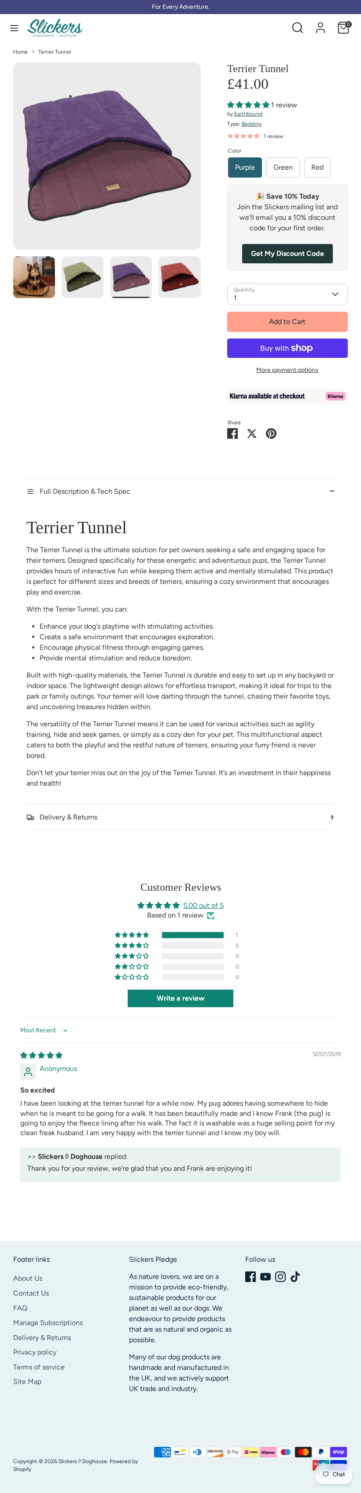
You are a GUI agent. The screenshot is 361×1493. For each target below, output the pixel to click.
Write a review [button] (180, 998)
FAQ (20, 1308)
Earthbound (248, 114)
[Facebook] (250, 1276)
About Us (27, 1278)
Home (20, 52)
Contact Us (31, 1293)
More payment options (287, 370)
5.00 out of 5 (203, 905)
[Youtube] (265, 1276)
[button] (249, 105)
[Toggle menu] (14, 28)
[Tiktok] (295, 1276)
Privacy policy (34, 1352)
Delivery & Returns (42, 1337)
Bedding (252, 124)
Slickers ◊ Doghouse (83, 1461)
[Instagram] (280, 1276)
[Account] (320, 24)
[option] (107, 159)
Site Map (27, 1381)
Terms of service (39, 1367)
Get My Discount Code (287, 253)
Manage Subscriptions (48, 1322)
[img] (41, 1055)
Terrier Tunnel (54, 52)
